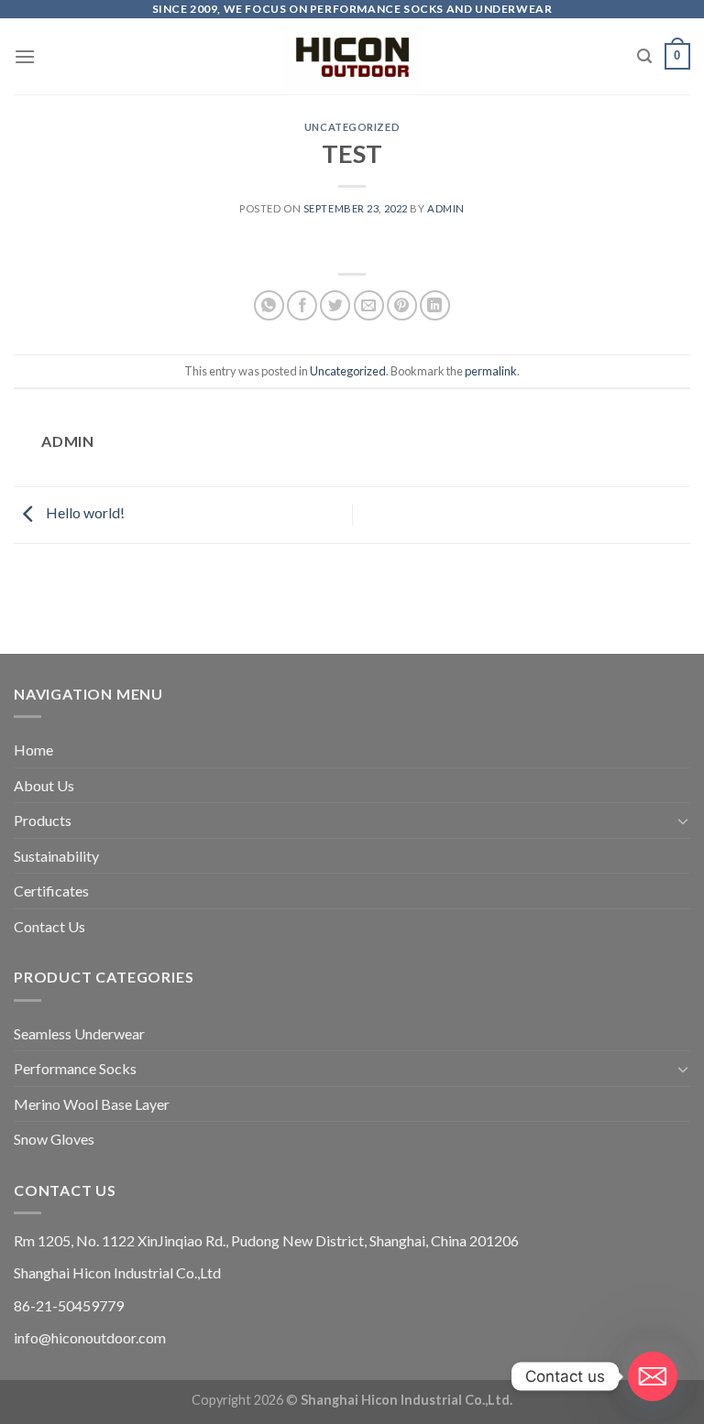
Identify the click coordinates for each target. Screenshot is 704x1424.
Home (33, 749)
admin (446, 208)
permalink (491, 371)
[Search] (644, 56)
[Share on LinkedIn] (435, 305)
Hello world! (84, 512)
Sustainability (56, 855)
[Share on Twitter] (335, 305)
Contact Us (49, 926)
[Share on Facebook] (302, 305)
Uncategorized (352, 127)
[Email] (652, 1376)
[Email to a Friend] (369, 305)
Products (43, 820)
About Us (44, 785)
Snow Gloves (54, 1138)
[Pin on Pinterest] (402, 305)
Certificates (51, 890)
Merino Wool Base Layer (92, 1104)
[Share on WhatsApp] (269, 305)
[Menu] (25, 56)
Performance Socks (75, 1068)
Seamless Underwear (79, 1033)
